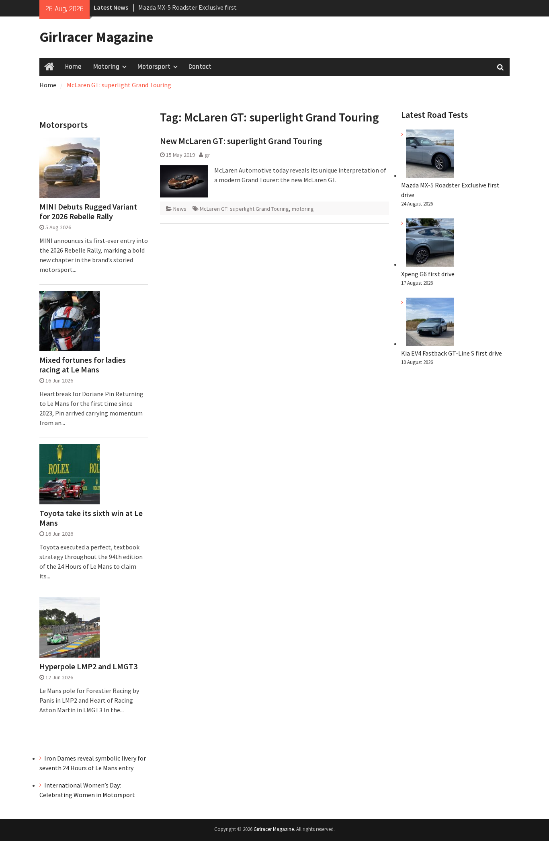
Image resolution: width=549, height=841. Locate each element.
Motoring (106, 66)
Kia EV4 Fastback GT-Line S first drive (451, 353)
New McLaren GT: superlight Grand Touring (241, 140)
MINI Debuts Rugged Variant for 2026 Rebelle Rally (88, 211)
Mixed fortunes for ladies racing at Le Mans (82, 364)
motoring (303, 208)
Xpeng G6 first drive (428, 274)
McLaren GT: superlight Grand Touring (244, 208)
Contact (199, 66)
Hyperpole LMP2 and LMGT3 (88, 666)
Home (73, 66)
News (179, 208)
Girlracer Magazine (96, 37)
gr (207, 154)
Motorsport (153, 66)
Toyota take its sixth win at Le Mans (91, 518)
